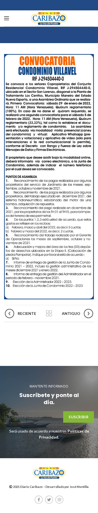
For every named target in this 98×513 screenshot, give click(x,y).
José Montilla (79, 486)
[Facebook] (39, 500)
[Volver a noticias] (49, 313)
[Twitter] (49, 500)
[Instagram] (59, 500)
